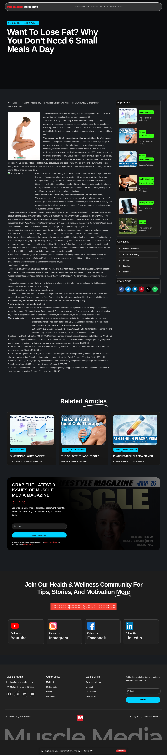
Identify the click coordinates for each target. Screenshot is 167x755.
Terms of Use (89, 751)
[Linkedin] (25, 694)
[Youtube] (32, 694)
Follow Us (16, 633)
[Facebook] (9, 694)
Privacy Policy (74, 751)
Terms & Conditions (50, 542)
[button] (121, 289)
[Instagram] (17, 694)
